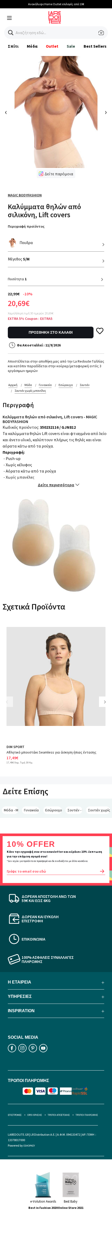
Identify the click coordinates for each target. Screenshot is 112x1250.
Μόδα (32, 46)
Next (106, 706)
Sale (71, 46)
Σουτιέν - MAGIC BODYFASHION (75, 810)
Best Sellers (95, 46)
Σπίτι (13, 46)
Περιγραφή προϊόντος (26, 226)
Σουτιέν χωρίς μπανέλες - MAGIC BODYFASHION (99, 810)
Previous (10, 706)
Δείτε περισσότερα (56, 484)
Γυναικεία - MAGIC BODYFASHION (32, 810)
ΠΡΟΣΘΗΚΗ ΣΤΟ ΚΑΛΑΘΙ (51, 332)
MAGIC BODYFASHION (25, 195)
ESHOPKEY (29, 1145)
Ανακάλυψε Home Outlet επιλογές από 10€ (56, 4)
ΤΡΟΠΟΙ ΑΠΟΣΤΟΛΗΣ (59, 1115)
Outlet (52, 46)
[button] (11, 32)
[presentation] (6, 113)
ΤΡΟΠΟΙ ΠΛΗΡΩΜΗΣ (87, 1115)
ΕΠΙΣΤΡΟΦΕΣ (15, 1115)
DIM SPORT (15, 746)
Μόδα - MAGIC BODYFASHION (11, 810)
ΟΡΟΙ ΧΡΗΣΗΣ (34, 1115)
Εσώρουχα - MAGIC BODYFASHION (53, 810)
